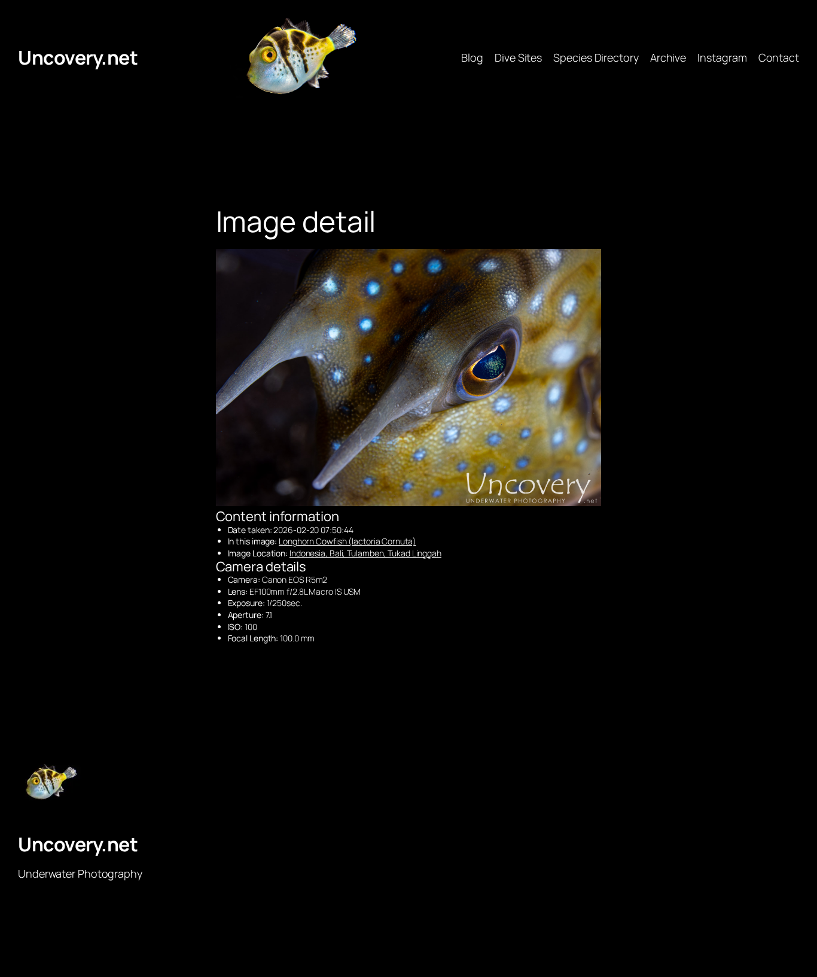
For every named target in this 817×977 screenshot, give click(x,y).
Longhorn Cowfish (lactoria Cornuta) (347, 541)
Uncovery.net (78, 57)
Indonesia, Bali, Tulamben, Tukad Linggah (365, 553)
